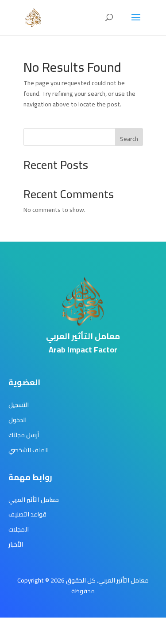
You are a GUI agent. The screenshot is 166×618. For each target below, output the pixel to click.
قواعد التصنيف (27, 514)
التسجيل (18, 405)
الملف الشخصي (28, 450)
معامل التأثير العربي (33, 499)
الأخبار (15, 544)
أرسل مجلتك (23, 435)
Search (129, 139)
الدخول (17, 420)
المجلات (18, 529)
